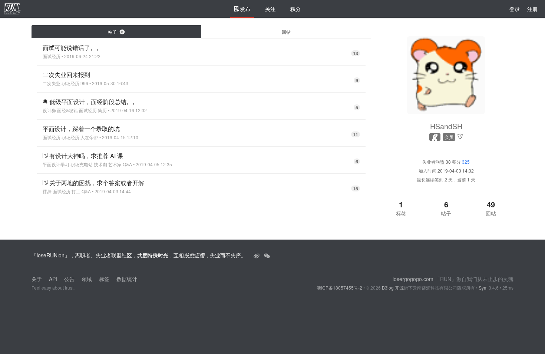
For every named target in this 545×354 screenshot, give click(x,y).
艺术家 (115, 164)
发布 (245, 9)
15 (355, 188)
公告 (69, 279)
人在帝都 (89, 137)
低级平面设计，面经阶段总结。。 (93, 101)
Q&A (127, 164)
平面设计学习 (56, 164)
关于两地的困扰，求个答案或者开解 (96, 182)
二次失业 (51, 83)
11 (355, 134)
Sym (483, 287)
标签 (104, 279)
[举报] (460, 135)
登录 (514, 9)
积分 (295, 9)
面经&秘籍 (67, 110)
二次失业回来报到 (66, 74)
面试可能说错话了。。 (72, 47)
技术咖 (100, 164)
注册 (532, 9)
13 (355, 53)
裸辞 (47, 191)
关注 (270, 9)
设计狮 (49, 110)
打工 (76, 191)
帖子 (115, 32)
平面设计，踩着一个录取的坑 (81, 128)
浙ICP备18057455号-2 (339, 287)
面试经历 (51, 56)
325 (466, 161)
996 (84, 83)
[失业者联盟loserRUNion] (257, 255)
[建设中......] (267, 255)
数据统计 (126, 279)
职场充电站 (81, 164)
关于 (37, 279)
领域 (87, 279)
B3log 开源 (393, 287)
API (53, 279)
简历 (102, 110)
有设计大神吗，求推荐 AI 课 (86, 155)
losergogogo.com (413, 279)
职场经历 (70, 83)
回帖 (286, 32)
